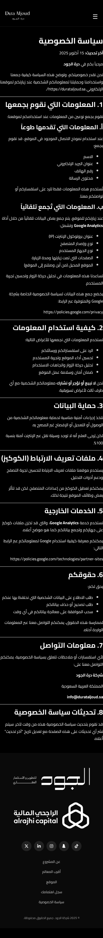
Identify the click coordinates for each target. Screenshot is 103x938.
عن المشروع (51, 862)
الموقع (51, 882)
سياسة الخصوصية (51, 902)
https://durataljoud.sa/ (66, 89)
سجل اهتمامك (51, 892)
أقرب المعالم (51, 872)
